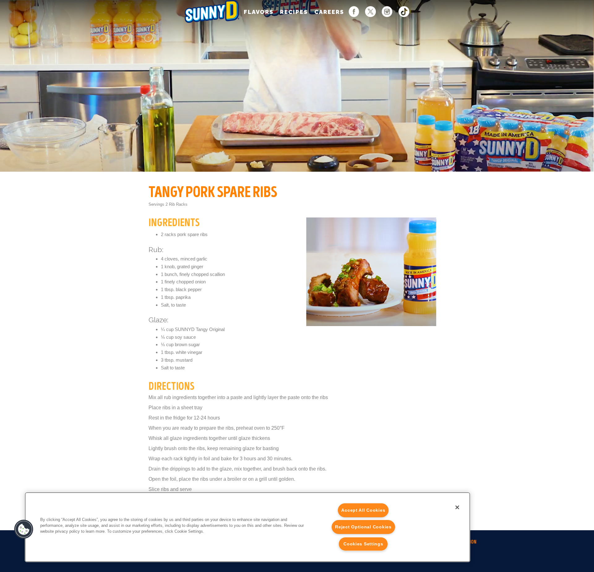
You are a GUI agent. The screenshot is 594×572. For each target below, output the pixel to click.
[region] (247, 527)
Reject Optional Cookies (363, 526)
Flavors (258, 12)
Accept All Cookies (363, 510)
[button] (24, 529)
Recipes (294, 12)
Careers (329, 12)
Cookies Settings (363, 543)
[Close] (457, 507)
